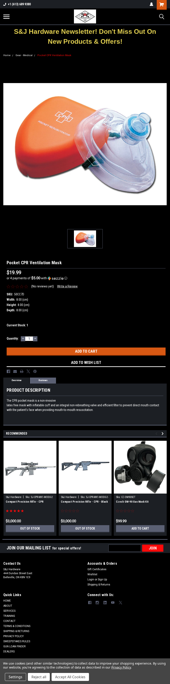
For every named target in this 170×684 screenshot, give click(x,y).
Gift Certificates (96, 569)
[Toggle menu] (6, 16)
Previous (157, 433)
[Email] (15, 371)
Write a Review (67, 286)
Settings (15, 676)
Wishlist (92, 574)
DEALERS (9, 651)
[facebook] (89, 602)
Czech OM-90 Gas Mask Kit (132, 501)
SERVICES (9, 610)
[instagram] (97, 602)
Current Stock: (17, 325)
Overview (16, 380)
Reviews (43, 380)
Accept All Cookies (70, 676)
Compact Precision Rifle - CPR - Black (84, 501)
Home (7, 55)
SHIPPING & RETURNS (16, 631)
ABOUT (7, 605)
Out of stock (30, 528)
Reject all (38, 676)
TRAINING (9, 616)
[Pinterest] (35, 371)
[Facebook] (8, 371)
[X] (28, 371)
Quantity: (13, 338)
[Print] (21, 371)
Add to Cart (140, 528)
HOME (7, 600)
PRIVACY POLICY (13, 636)
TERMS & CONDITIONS (16, 626)
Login (90, 579)
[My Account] (151, 4)
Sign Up (102, 579)
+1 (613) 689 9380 (19, 4)
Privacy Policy (121, 667)
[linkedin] (105, 602)
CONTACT (9, 621)
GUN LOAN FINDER (14, 646)
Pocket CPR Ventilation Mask (54, 55)
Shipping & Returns (98, 584)
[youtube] (112, 602)
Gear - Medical (24, 55)
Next (163, 433)
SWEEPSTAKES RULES (16, 641)
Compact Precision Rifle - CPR (24, 501)
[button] (85, 36)
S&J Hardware (13, 497)
